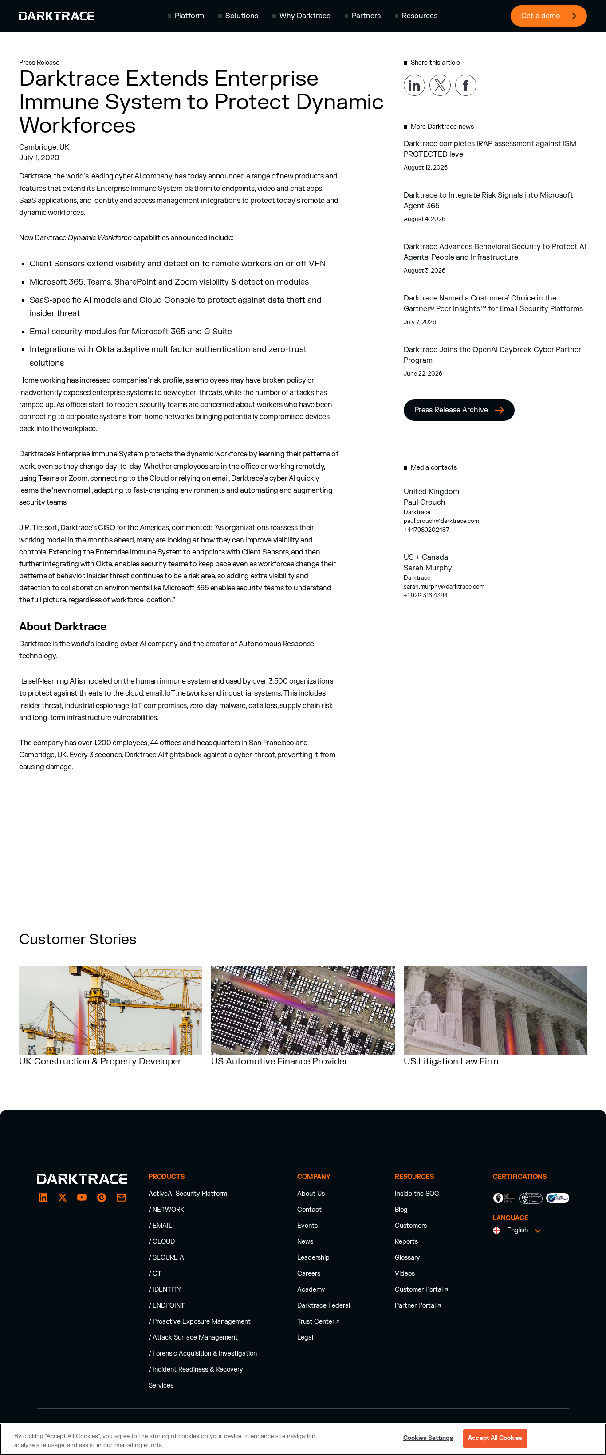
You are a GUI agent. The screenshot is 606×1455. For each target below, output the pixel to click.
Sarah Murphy (428, 568)
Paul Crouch (424, 502)
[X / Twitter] (62, 1197)
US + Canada (426, 557)
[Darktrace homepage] (56, 16)
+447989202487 (426, 530)
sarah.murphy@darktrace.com (444, 586)
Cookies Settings (428, 1438)
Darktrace (417, 512)
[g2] (101, 1197)
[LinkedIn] (43, 1197)
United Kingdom (431, 491)
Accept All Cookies (495, 1438)
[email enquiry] (121, 1197)
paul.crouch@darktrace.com (441, 521)
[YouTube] (82, 1197)
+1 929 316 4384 (426, 595)
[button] (186, 16)
